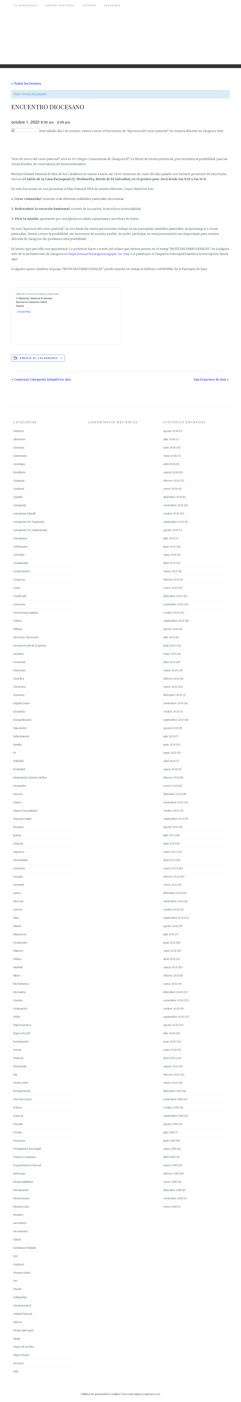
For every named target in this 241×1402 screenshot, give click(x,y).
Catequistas (20, 538)
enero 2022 (170, 884)
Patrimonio (20, 1066)
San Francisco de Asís (211, 379)
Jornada (18, 876)
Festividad (19, 769)
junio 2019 (169, 1140)
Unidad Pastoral (60, 5)
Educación (19, 670)
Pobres (17, 1107)
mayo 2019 (169, 1148)
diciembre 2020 (172, 992)
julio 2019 (168, 1132)
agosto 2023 (170, 728)
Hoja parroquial (22, 818)
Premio (17, 1132)
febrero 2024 (171, 678)
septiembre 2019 (173, 1116)
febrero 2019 (171, 1173)
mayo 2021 (169, 950)
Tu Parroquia (25, 5)
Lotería (17, 909)
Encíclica (18, 678)
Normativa (19, 992)
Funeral (17, 794)
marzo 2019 (170, 1165)
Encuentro (19, 686)
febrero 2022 (171, 876)
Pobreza (18, 1116)
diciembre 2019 (172, 1091)
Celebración (20, 546)
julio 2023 (169, 736)
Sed (15, 1256)
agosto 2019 (170, 1124)
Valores (17, 1322)
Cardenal (18, 488)
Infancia (18, 843)
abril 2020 (169, 1058)
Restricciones (21, 1198)
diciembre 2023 (172, 695)
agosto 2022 (170, 827)
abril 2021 (169, 959)
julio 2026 (169, 439)
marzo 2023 (170, 769)
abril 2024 (169, 662)
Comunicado (20, 563)
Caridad (17, 497)
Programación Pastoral (27, 1165)
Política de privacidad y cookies (100, 1394)
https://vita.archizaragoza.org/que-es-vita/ (99, 254)
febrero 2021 (171, 975)
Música (17, 959)
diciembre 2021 (172, 893)
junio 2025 (169, 546)
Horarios (18, 827)
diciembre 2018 (172, 1190)
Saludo (17, 1239)
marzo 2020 (170, 1066)
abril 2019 (169, 1157)
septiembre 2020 (173, 1016)
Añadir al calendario (39, 358)
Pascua (17, 1050)
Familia (17, 744)
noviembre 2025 (173, 505)
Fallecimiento (21, 736)
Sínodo (17, 1289)
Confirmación (21, 571)
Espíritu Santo (21, 703)
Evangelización (22, 719)
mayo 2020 (170, 1050)
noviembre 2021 (173, 901)
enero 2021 (170, 983)
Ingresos (18, 851)
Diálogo (17, 629)
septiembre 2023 (173, 719)
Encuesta (18, 695)
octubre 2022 (171, 810)
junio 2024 (169, 645)
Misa (16, 917)
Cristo (16, 587)
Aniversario (20, 455)
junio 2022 (169, 843)
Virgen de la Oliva (23, 1346)
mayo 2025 (170, 554)
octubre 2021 (171, 909)
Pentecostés (20, 1082)
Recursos (112, 5)
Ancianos (18, 447)
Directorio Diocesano (25, 637)
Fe (14, 752)
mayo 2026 (170, 455)
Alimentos (19, 439)
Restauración (21, 1190)
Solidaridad (19, 1297)
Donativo (18, 653)
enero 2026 (170, 488)
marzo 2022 (170, 868)
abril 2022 (169, 860)
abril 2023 (169, 761)
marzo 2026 (170, 472)
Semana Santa (21, 1272)
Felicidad (18, 761)
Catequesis (19, 505)
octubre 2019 (171, 1107)
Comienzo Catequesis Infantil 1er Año (41, 379)
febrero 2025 (171, 579)
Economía (19, 662)
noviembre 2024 (173, 604)
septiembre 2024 (173, 620)
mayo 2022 (170, 851)
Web (15, 1371)
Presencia (19, 1140)
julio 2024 (169, 637)
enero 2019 (170, 1182)
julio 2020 (169, 1033)
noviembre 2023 (173, 703)
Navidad (18, 967)
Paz (15, 1074)
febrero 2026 (171, 480)
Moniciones (20, 942)
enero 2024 (170, 686)
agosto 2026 (170, 431)
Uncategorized (22, 1305)
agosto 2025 (170, 530)
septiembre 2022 (173, 818)
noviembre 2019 (173, 1099)
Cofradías (19, 554)
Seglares (18, 1264)
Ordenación (20, 1008)
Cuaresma (19, 604)
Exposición (19, 728)
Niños (16, 975)
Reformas (19, 1173)
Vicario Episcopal (23, 1330)
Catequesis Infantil (24, 513)
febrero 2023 (171, 777)
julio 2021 (168, 934)
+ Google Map (23, 311)
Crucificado (20, 596)
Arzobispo (19, 464)
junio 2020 (169, 1041)
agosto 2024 (170, 629)
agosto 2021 (170, 926)
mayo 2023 (169, 752)
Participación (21, 1041)
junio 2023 (169, 744)
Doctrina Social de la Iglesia (29, 645)
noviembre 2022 (173, 802)
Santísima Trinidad (24, 1248)
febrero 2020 (171, 1074)
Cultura (17, 620)
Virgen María (21, 1355)
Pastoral (18, 1058)
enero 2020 (170, 1082)
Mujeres (18, 950)
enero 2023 (170, 785)
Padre (16, 1016)
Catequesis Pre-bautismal (28, 521)
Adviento (18, 431)
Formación (19, 785)
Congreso (19, 579)
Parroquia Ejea (120, 35)
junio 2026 (169, 447)
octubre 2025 (171, 513)
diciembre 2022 (172, 794)
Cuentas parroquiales (25, 612)
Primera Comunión (24, 1157)
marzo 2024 (170, 670)
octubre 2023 (171, 711)
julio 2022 (169, 835)
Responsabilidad (23, 1182)
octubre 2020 (171, 1008)
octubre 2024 (171, 612)
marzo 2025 (170, 571)
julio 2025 (169, 538)
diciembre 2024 (172, 596)
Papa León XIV (22, 1033)
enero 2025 (170, 587)
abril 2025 (169, 563)
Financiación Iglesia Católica (30, 777)
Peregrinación (22, 1091)
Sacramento (20, 1231)
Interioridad (20, 860)
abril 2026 (169, 464)
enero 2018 (170, 1206)
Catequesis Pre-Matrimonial (30, 530)
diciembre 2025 (172, 497)
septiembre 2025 (173, 521)
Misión (17, 926)
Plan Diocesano (22, 1099)
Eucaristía (19, 711)
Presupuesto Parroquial (27, 1148)
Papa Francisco (22, 1025)
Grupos (89, 5)
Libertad (18, 901)
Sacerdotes (20, 1223)
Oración (18, 1000)
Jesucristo (19, 868)
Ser (15, 1280)
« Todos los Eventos (26, 83)
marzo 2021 (170, 967)
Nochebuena (20, 983)
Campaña (18, 480)
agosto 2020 (171, 1025)
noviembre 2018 (173, 1198)
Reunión (18, 1214)
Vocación (18, 1363)
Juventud (18, 884)
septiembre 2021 (173, 917)
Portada (18, 1124)
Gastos (17, 802)
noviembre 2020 (173, 1000)
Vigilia (16, 1338)
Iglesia (17, 835)
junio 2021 (169, 942)
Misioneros (20, 934)
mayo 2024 (170, 653)
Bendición (19, 472)
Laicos (17, 893)
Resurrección (21, 1206)
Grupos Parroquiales (25, 810)
